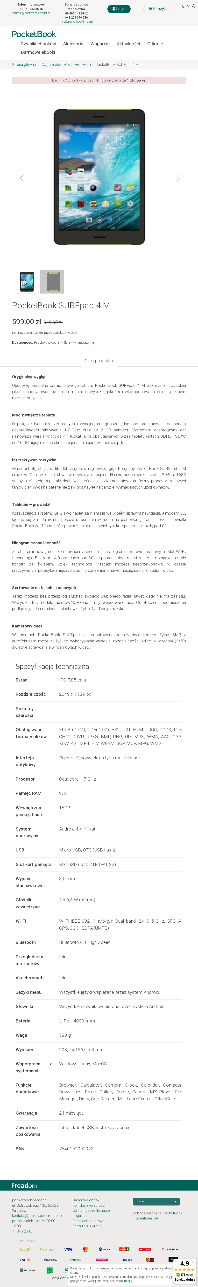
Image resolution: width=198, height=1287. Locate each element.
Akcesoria (73, 44)
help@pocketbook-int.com (76, 21)
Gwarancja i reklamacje (91, 1210)
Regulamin (80, 1215)
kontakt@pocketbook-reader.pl (31, 13)
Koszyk (159, 9)
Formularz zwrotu (86, 1226)
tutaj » (128, 1281)
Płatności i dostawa (88, 1221)
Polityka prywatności (89, 1205)
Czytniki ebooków (38, 44)
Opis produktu (99, 360)
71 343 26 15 (22, 1231)
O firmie (155, 44)
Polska (140, 1201)
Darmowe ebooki (38, 52)
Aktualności (128, 44)
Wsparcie (100, 44)
